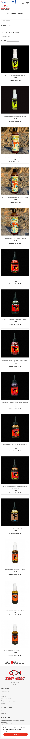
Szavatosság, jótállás (6, 698)
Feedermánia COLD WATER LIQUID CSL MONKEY (15, 238)
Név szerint (10, 40)
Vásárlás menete (5, 691)
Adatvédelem (4, 710)
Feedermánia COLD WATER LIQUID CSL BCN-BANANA (15, 157)
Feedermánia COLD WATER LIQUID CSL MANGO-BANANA (15, 197)
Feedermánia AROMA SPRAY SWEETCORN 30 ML (15, 116)
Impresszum (4, 713)
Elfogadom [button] (15, 734)
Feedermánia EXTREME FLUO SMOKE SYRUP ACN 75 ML (15, 279)
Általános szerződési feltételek (8, 701)
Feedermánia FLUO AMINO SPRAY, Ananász (15, 569)
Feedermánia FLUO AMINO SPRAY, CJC (15, 610)
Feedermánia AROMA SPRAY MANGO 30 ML (15, 75)
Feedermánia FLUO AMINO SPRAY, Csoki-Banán (15, 650)
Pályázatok (3, 703)
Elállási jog (3, 696)
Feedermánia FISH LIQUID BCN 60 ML (15, 528)
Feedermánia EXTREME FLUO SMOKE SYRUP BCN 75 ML (15, 319)
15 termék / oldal (6, 36)
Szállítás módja (4, 694)
